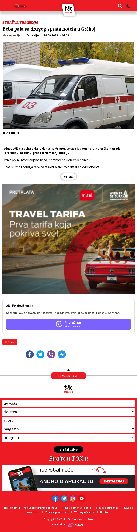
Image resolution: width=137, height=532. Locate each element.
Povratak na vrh (68, 376)
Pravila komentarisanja (76, 507)
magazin (11, 429)
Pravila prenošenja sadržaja (39, 507)
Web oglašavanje (84, 512)
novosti (10, 403)
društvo (10, 412)
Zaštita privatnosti (57, 512)
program (11, 438)
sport (8, 420)
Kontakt (105, 512)
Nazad (12, 342)
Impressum (10, 507)
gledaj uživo (68, 449)
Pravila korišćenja (107, 507)
